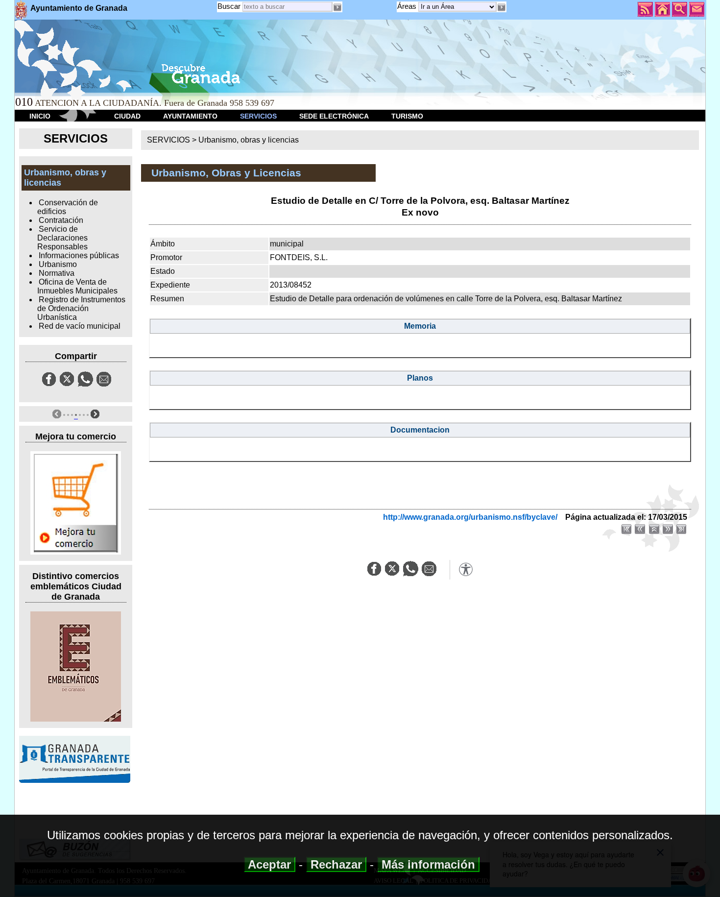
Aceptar (269, 864)
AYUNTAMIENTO (190, 116)
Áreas (407, 6)
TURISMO (407, 116)
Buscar (228, 6)
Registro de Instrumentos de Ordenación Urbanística (81, 308)
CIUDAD (127, 116)
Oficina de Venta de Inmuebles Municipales (77, 286)
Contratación (61, 220)
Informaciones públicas (79, 255)
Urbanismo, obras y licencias (248, 140)
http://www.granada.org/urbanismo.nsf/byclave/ (470, 517)
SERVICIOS (258, 116)
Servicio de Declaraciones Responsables (62, 238)
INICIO (39, 116)
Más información (428, 864)
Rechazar (336, 864)
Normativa (56, 273)
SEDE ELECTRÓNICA (334, 116)
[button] (501, 7)
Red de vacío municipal (79, 326)
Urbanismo (58, 264)
